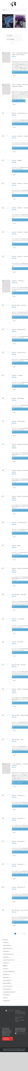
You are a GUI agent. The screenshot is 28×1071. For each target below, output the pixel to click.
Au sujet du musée (6, 1029)
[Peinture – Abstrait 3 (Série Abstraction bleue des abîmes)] (6, 691)
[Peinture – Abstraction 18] (6, 891)
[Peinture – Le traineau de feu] (6, 526)
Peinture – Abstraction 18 (18, 887)
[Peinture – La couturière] (6, 622)
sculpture (5, 997)
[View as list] (15, 42)
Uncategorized (6, 1000)
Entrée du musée (5, 1028)
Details (14, 75)
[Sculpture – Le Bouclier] (6, 286)
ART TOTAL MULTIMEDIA (20, 1050)
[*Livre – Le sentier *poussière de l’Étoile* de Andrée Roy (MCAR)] (6, 89)
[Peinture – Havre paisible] (6, 424)
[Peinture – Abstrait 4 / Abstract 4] (6, 138)
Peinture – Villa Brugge (18, 398)
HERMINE (5, 965)
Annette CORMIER (6, 945)
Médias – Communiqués (20, 1031)
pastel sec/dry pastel (7, 986)
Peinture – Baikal (16, 545)
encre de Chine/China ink (8, 960)
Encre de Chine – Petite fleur (19, 594)
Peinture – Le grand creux (18, 352)
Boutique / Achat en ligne (20, 1029)
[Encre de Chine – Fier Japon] (6, 669)
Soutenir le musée (6, 1035)
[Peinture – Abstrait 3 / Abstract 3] (6, 186)
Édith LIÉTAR (5, 957)
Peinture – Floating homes (18, 329)
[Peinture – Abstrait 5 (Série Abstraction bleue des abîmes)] (6, 446)
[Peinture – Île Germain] (6, 645)
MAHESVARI (5, 974)
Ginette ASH (5, 963)
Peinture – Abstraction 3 (18, 795)
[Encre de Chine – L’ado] (6, 744)
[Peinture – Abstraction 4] (6, 823)
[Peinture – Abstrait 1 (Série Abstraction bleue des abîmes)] (6, 499)
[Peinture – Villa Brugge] (6, 402)
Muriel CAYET (5, 977)
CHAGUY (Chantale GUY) (8, 954)
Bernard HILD (5, 951)
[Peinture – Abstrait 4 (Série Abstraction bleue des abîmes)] (6, 473)
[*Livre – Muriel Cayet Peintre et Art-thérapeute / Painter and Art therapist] (6, 57)
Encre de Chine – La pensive (19, 305)
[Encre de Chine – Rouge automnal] (6, 719)
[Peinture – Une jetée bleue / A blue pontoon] (6, 116)
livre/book (5, 968)
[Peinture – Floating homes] (6, 333)
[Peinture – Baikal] (6, 549)
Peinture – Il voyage (17, 375)
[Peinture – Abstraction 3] (6, 800)
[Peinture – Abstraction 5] (6, 846)
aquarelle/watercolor (7, 948)
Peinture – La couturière (18, 619)
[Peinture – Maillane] (6, 164)
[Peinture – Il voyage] (6, 379)
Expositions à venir (6, 1033)
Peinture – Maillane (17, 160)
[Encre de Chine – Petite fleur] (6, 599)
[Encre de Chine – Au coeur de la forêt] (6, 915)
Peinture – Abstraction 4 (18, 818)
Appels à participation (6, 1031)
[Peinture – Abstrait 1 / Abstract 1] (6, 212)
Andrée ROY (5, 942)
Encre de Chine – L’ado (17, 739)
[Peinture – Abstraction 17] (6, 868)
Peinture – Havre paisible (18, 421)
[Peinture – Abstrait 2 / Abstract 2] (6, 236)
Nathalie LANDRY (6, 983)
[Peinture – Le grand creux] (6, 356)
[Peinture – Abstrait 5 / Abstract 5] (6, 259)
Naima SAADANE (6, 980)
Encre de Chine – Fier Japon (19, 664)
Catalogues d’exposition (20, 1028)
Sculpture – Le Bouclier (18, 280)
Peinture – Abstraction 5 (18, 841)
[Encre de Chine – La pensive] (6, 309)
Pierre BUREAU (6, 994)
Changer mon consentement (6, 1038)
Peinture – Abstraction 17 (18, 864)
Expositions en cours (6, 1032)
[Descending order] (20, 35)
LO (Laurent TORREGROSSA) (8, 971)
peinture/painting (6, 989)
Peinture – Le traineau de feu (19, 522)
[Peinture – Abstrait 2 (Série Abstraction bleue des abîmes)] (6, 571)
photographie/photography (8, 992)
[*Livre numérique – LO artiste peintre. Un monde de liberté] (6, 768)
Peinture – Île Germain (17, 641)
